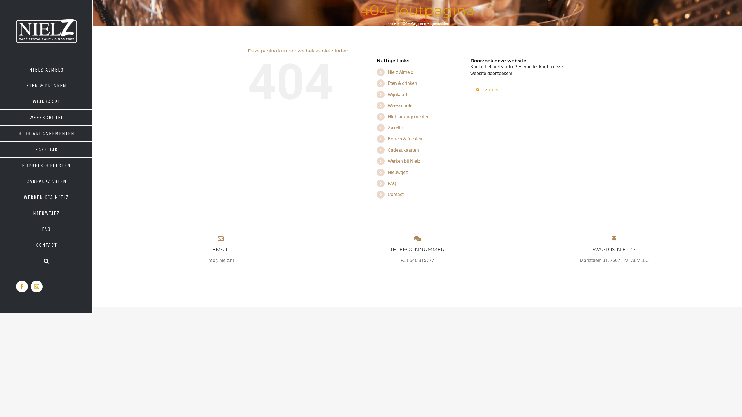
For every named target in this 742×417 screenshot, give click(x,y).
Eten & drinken (402, 83)
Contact (396, 194)
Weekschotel (401, 105)
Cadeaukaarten (403, 150)
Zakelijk (396, 128)
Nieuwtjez (398, 172)
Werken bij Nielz (404, 161)
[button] (46, 261)
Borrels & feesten (405, 139)
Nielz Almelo (400, 72)
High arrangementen (409, 117)
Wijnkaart (397, 94)
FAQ (392, 183)
